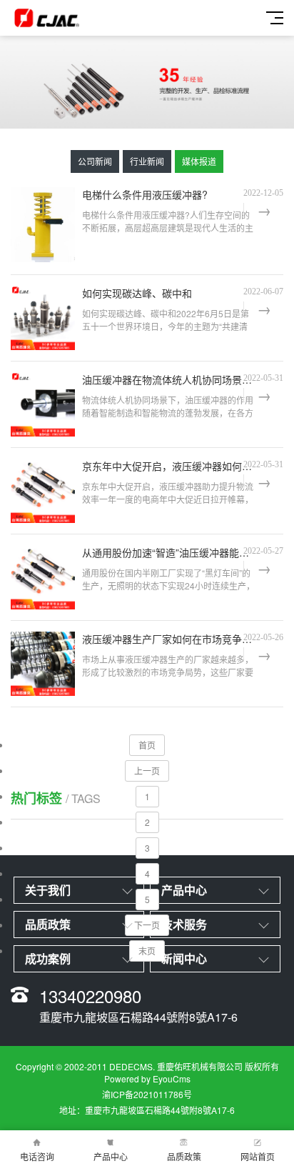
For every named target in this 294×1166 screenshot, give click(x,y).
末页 (147, 951)
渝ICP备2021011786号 (147, 1094)
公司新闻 (95, 161)
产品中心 (110, 1156)
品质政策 (184, 1156)
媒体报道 (199, 161)
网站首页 (257, 1156)
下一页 (147, 925)
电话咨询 (37, 1156)
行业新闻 (147, 161)
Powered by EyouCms (147, 1078)
